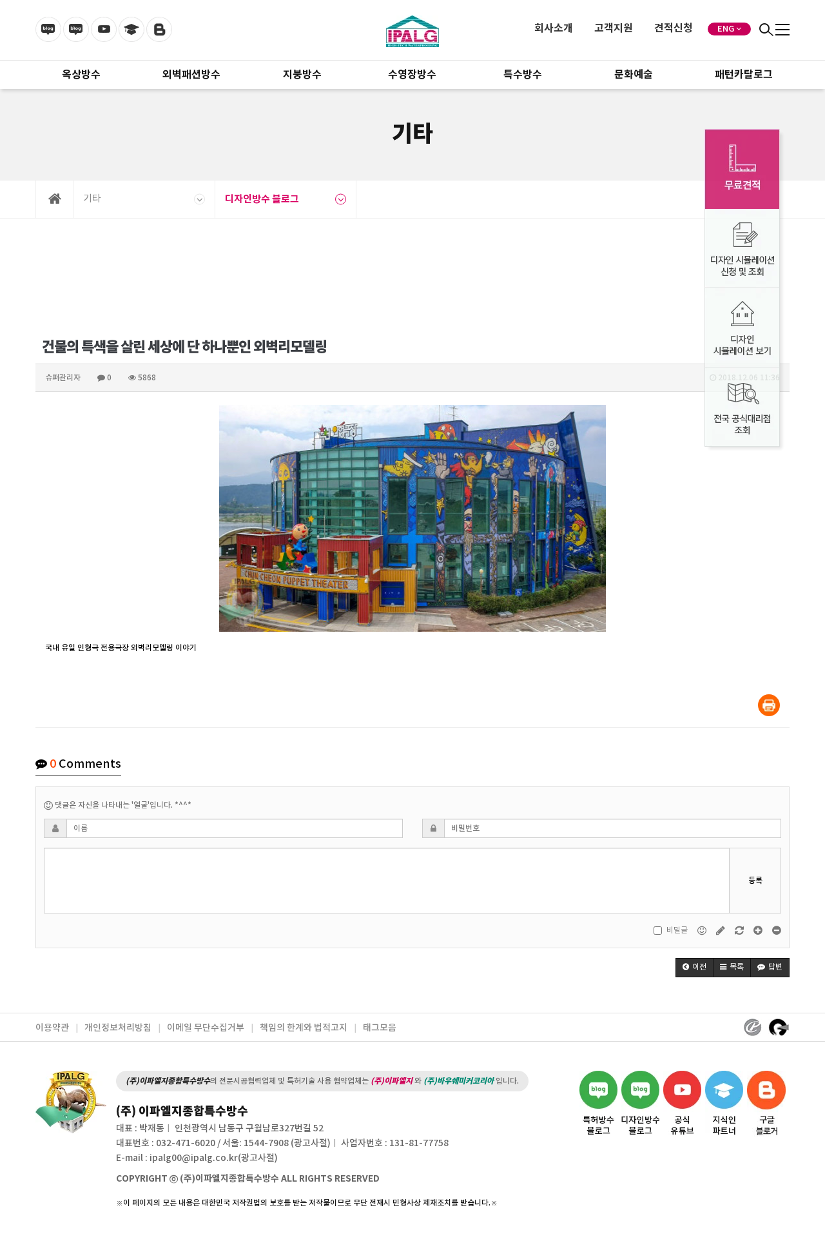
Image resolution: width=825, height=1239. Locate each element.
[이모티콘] (702, 930)
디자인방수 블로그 (262, 199)
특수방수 (522, 74)
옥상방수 (81, 74)
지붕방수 (302, 74)
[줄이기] (776, 930)
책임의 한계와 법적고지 (303, 1027)
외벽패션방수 (191, 74)
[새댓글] (721, 930)
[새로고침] (740, 930)
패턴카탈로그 (744, 74)
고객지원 (613, 28)
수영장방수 (412, 74)
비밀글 (677, 930)
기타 (92, 198)
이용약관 (52, 1027)
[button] (694, 967)
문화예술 (633, 74)
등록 (755, 880)
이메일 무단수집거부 (205, 1027)
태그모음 (379, 1027)
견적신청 (673, 28)
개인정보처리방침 (117, 1027)
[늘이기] (758, 930)
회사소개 (553, 28)
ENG (725, 29)
